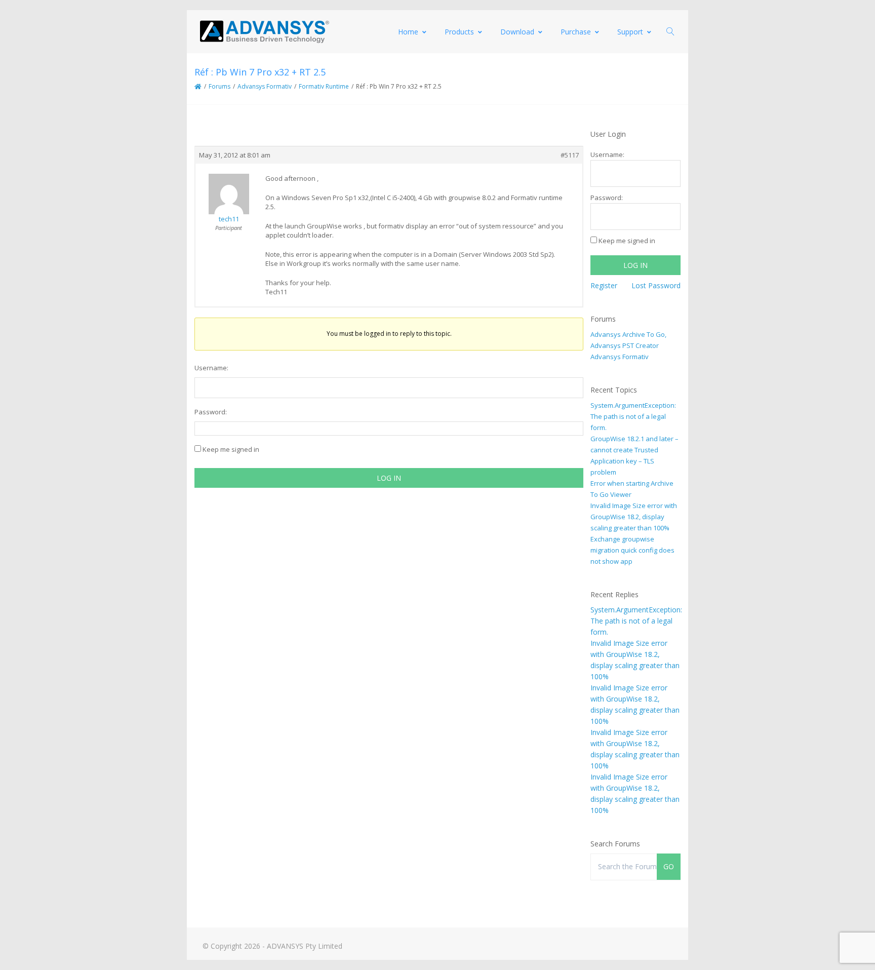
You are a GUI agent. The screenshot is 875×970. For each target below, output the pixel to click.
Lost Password (656, 285)
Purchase (576, 31)
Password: (210, 411)
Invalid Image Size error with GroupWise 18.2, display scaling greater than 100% (633, 516)
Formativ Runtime (324, 86)
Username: (211, 367)
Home (408, 31)
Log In (389, 478)
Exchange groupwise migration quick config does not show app (632, 550)
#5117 (570, 155)
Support (630, 31)
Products (459, 31)
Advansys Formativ (264, 86)
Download (517, 31)
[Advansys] (264, 31)
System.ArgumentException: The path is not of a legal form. (633, 416)
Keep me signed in (231, 449)
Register (603, 285)
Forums (219, 86)
